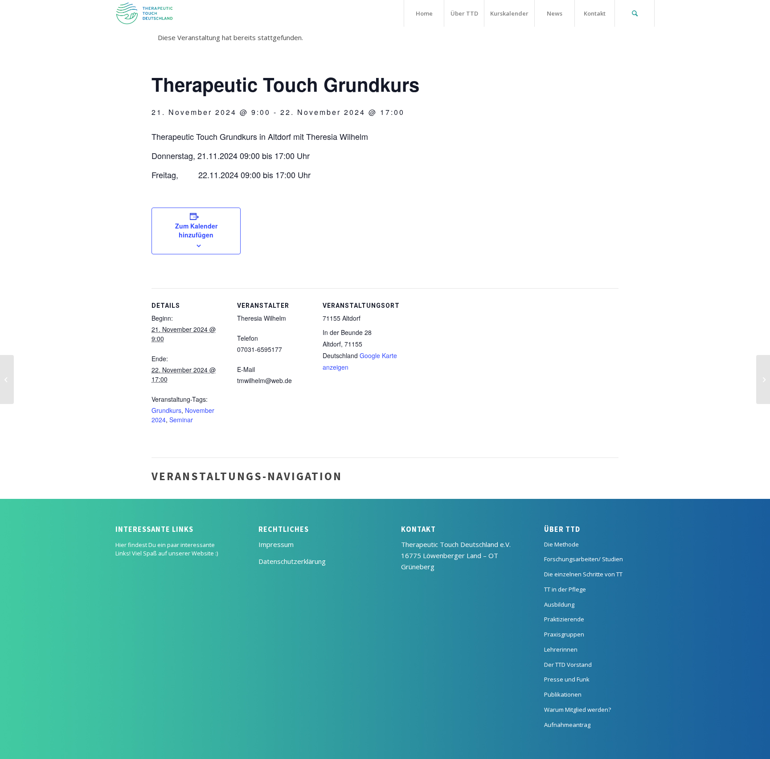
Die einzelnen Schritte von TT (583, 574)
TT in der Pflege (565, 589)
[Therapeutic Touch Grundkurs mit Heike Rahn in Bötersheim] (7, 379)
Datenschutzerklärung (292, 561)
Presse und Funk (567, 679)
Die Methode (561, 544)
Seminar (181, 419)
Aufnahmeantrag (567, 725)
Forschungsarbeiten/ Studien (583, 559)
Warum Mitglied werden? (577, 710)
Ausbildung (559, 604)
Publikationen (563, 694)
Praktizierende (564, 619)
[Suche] (634, 13)
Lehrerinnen (561, 649)
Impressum (276, 544)
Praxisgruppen (564, 634)
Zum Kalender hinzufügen (196, 230)
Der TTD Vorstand (568, 665)
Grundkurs (166, 410)
